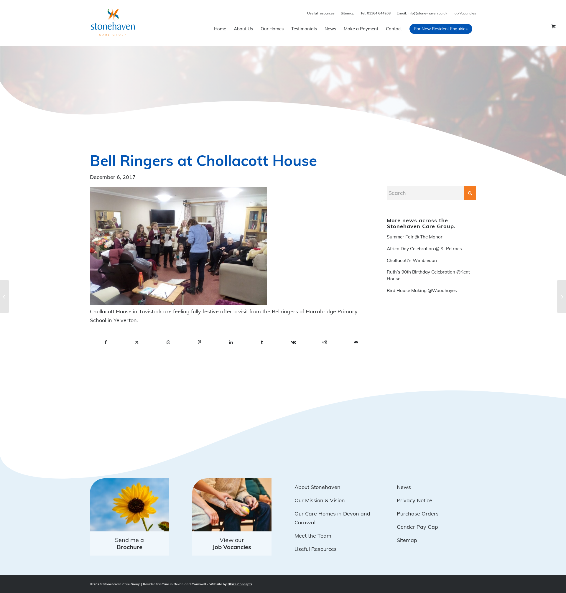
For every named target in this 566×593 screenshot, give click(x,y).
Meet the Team (312, 535)
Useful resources (321, 13)
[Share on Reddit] (324, 342)
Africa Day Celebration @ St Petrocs (424, 248)
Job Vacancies (464, 13)
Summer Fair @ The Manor (414, 237)
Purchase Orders (418, 513)
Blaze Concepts (240, 584)
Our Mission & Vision (319, 500)
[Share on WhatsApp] (168, 342)
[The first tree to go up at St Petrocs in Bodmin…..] (4, 296)
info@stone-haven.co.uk (422, 13)
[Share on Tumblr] (262, 342)
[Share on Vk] (293, 342)
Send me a (129, 543)
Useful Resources (315, 549)
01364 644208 (376, 13)
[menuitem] (220, 29)
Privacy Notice (414, 500)
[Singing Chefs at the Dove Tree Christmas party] (561, 296)
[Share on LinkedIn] (230, 342)
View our (232, 543)
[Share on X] (136, 342)
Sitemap (347, 13)
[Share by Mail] (356, 342)
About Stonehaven (317, 487)
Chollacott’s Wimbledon (412, 260)
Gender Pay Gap (417, 526)
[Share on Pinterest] (199, 342)
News (404, 487)
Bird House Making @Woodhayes (422, 290)
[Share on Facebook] (105, 342)
